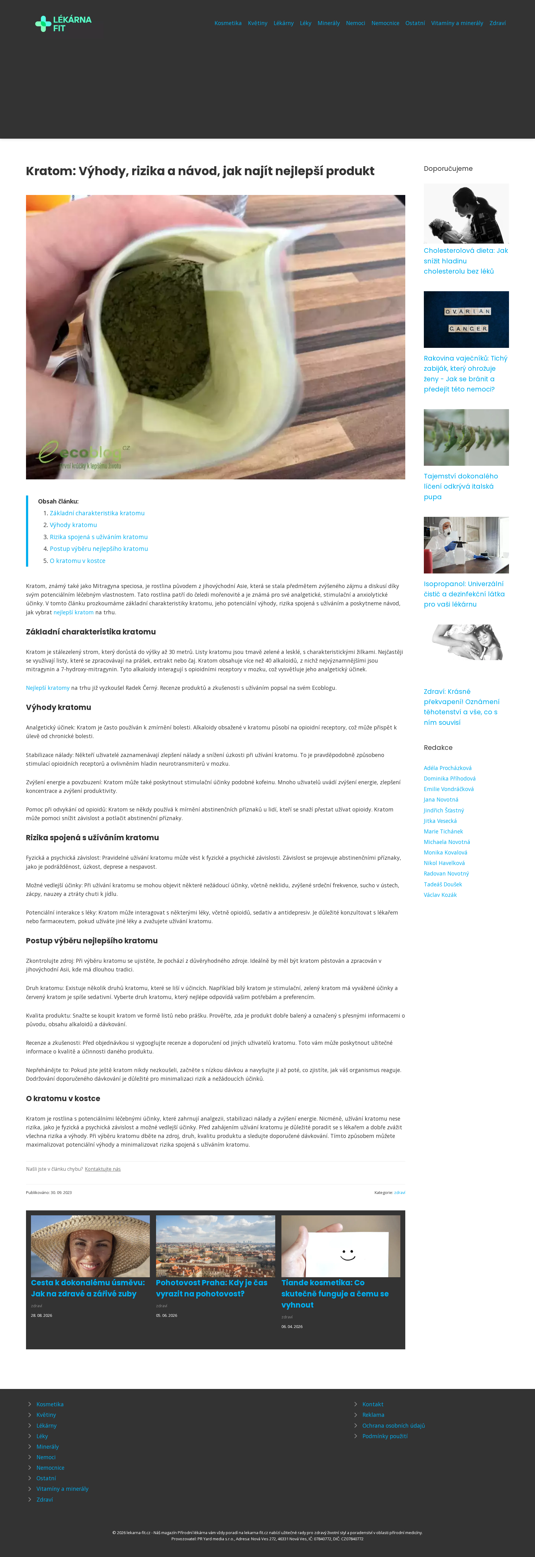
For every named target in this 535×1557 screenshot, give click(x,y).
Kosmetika (228, 23)
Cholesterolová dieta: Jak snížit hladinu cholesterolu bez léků (466, 261)
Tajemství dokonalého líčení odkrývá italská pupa (461, 486)
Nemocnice (385, 23)
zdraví (399, 1192)
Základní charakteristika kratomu (97, 513)
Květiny (258, 23)
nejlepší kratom (74, 612)
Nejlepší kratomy (48, 687)
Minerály (329, 23)
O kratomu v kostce (78, 560)
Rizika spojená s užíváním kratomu (99, 537)
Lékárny (284, 23)
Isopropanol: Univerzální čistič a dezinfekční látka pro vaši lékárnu (464, 594)
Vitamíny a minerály (457, 23)
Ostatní (415, 23)
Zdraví (497, 23)
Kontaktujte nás (103, 1169)
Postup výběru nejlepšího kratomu (99, 548)
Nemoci (355, 23)
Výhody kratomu (73, 525)
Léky (305, 23)
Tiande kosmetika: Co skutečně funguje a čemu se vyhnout (335, 1294)
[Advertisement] (267, 84)
